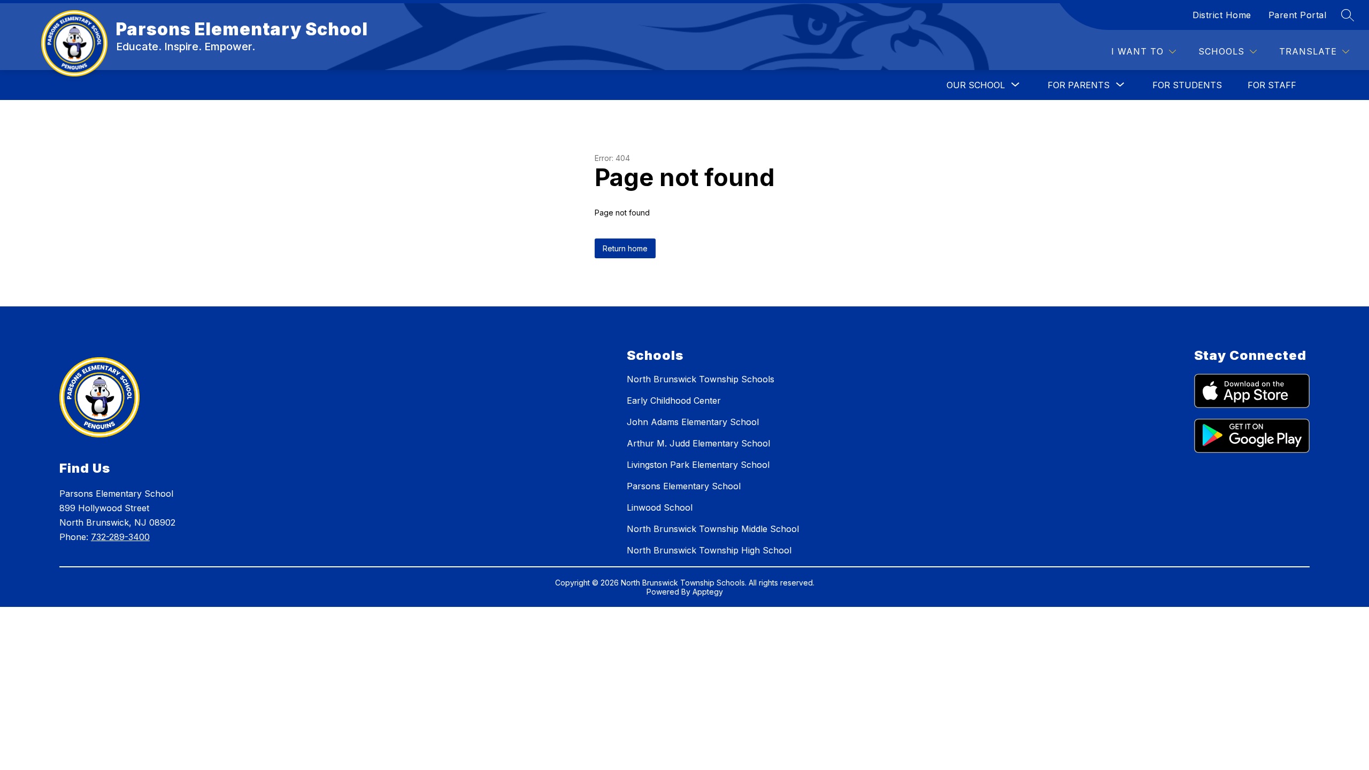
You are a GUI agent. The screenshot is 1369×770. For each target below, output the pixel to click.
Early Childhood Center (674, 400)
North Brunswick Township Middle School (713, 528)
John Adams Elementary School (693, 422)
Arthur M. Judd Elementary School (698, 443)
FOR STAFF (1272, 85)
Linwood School (660, 507)
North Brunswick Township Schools (700, 379)
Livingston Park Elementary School (698, 464)
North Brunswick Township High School (709, 550)
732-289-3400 (120, 537)
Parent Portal (1297, 15)
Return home (625, 248)
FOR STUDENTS (1187, 85)
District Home (1222, 15)
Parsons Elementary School (684, 486)
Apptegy (708, 591)
